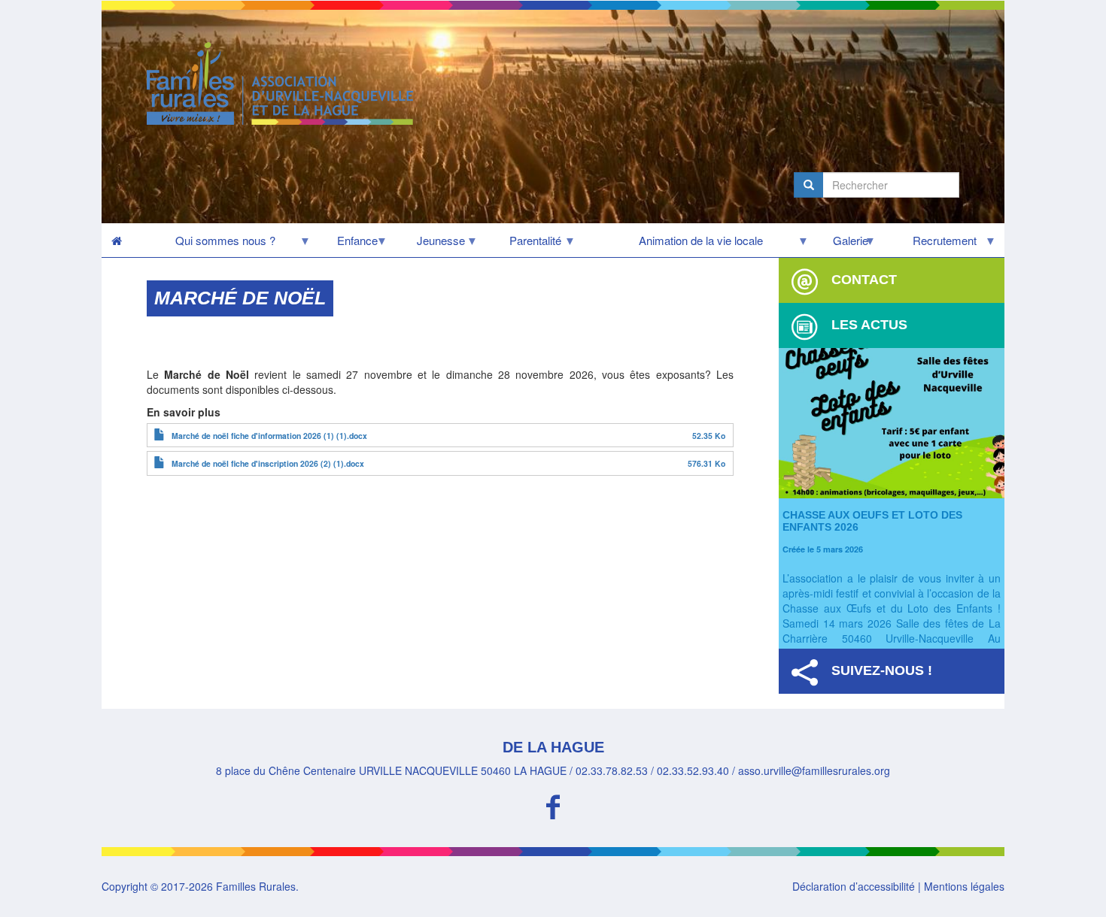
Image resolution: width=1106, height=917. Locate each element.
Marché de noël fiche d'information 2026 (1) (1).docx (269, 435)
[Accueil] (285, 83)
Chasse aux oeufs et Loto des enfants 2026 (872, 520)
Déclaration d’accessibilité (853, 886)
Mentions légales (964, 886)
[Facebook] (553, 804)
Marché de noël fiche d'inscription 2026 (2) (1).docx (268, 463)
